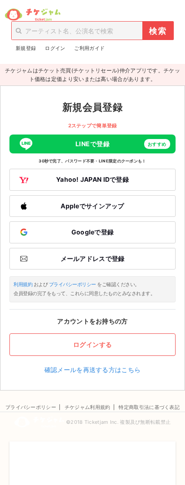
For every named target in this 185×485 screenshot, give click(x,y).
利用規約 (22, 284)
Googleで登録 (92, 232)
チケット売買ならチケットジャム (32, 15)
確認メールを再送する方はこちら (92, 369)
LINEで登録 (121, 144)
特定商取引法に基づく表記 (149, 407)
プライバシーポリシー (72, 284)
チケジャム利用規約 (87, 407)
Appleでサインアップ (92, 206)
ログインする (92, 344)
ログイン (55, 48)
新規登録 (26, 48)
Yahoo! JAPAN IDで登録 (92, 179)
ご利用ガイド (89, 48)
